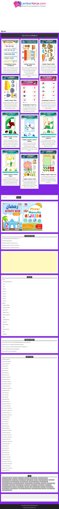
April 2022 (4, 426)
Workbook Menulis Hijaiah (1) (12, 349)
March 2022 (5, 428)
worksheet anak (49, 486)
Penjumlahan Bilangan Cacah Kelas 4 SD (21, 342)
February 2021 (5, 457)
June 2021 (4, 448)
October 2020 (5, 465)
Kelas (3, 279)
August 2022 (5, 417)
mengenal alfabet (19, 485)
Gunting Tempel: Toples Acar (48, 174)
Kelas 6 (4, 300)
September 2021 (6, 441)
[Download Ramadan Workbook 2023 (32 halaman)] (12, 230)
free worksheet (22, 480)
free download (15, 480)
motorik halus (21, 486)
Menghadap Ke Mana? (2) (48, 100)
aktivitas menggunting (7, 478)
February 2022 (5, 430)
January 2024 (5, 379)
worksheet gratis (50, 488)
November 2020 (6, 463)
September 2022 (6, 414)
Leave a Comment (49, 41)
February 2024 (5, 377)
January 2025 (5, 359)
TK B (4, 286)
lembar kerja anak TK (15, 481)
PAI (3, 326)
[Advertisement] (29, 19)
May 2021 (4, 450)
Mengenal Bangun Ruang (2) (17, 344)
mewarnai (14, 486)
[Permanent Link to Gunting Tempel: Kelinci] (48, 51)
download (27, 478)
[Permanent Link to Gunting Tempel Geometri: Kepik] (10, 124)
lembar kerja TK (37, 483)
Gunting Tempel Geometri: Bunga (10, 175)
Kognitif (31, 43)
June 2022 (4, 421)
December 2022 (6, 408)
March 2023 (5, 401)
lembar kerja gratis (44, 481)
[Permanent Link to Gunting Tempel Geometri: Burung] (29, 126)
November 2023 (6, 383)
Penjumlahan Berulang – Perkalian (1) (10, 64)
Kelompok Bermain (7, 281)
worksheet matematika (7, 490)
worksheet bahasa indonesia (25, 488)
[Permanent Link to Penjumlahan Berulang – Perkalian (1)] (10, 51)
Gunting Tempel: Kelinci (48, 64)
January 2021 (5, 459)
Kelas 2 (7, 43)
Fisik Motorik (25, 43)
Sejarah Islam (6, 329)
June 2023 (4, 394)
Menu (4, 31)
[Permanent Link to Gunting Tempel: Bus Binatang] (29, 51)
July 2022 (4, 419)
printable (27, 486)
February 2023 (5, 403)
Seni (4, 331)
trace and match (36, 486)
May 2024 (4, 370)
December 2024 (6, 361)
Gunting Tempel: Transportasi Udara (10, 245)
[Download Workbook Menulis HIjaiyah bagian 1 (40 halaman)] (32, 230)
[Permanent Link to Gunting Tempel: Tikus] (10, 87)
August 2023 (5, 390)
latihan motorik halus (43, 480)
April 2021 (4, 452)
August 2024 (5, 363)
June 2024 (4, 368)
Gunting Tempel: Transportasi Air (10, 243)
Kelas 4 (4, 296)
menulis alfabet (34, 485)
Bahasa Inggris (6, 314)
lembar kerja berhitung (34, 481)
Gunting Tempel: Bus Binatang (29, 64)
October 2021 (5, 439)
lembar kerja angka (24, 481)
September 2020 (6, 468)
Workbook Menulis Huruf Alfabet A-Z (10, 238)
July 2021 (4, 445)
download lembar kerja (42, 478)
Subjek (3, 303)
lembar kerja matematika (7, 483)
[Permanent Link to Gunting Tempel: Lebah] (29, 166)
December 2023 (6, 381)
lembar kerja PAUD (28, 483)
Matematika (12, 43)
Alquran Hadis (6, 307)
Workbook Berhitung (7, 240)
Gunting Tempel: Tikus (10, 100)
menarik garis (12, 485)
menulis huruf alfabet (7, 486)
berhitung (15, 478)
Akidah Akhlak (6, 305)
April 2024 (4, 372)
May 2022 (4, 423)
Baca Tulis (5, 310)
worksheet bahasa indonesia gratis (39, 488)
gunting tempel (30, 480)
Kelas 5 (4, 298)
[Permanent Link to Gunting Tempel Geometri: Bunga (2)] (48, 124)
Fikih (4, 317)
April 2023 (4, 399)
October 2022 (5, 412)
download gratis (33, 478)
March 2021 (5, 454)
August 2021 (5, 443)
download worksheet (7, 480)
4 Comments (34, 40)
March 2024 (5, 374)
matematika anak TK (51, 483)
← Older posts (4, 191)
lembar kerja (51, 480)
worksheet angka (6, 488)
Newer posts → (54, 191)
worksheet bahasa (14, 488)
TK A (35, 43)
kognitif (35, 480)
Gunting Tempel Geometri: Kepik (10, 137)
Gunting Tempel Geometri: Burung (29, 140)
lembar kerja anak (6, 481)
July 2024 (4, 366)
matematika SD (5, 485)
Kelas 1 (4, 288)
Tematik (5, 334)
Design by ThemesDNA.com (29, 507)
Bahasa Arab (6, 312)
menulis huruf (48, 485)
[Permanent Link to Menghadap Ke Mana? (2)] (48, 87)
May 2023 (4, 397)
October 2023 (5, 386)
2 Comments (15, 40)
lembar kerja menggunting (19, 483)
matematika (43, 483)
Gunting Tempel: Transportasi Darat (10, 247)
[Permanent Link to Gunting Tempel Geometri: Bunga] (10, 161)
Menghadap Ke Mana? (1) (29, 105)
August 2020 (5, 470)
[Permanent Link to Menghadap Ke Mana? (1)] (29, 92)
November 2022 (6, 410)
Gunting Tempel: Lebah (29, 179)
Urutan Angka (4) (12, 351)
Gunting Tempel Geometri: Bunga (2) (48, 137)
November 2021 (6, 437)
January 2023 (5, 405)
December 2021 (5, 434)
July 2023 (4, 392)
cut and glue (20, 478)
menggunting (27, 485)
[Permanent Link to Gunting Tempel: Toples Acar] (48, 161)
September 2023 (6, 388)
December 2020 (6, 461)
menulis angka (41, 485)
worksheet (43, 486)
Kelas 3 (4, 293)
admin (4, 40)
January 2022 (5, 432)
